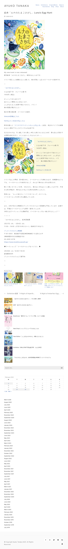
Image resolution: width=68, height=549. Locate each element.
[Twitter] (54, 540)
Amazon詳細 (41, 165)
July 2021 (7, 476)
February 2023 (8, 445)
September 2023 (9, 433)
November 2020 (9, 494)
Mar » (9, 391)
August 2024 (8, 420)
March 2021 (7, 486)
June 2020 (7, 502)
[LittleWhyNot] (45, 540)
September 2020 (9, 497)
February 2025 (8, 412)
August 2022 (8, 458)
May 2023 (7, 438)
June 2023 (7, 435)
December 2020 (9, 491)
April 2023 (7, 440)
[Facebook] (58, 540)
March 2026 (7, 399)
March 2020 (7, 509)
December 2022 (9, 451)
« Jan (5, 391)
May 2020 (7, 504)
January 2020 (8, 514)
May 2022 (7, 463)
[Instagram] (49, 540)
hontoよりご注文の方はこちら (14, 121)
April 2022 (7, 466)
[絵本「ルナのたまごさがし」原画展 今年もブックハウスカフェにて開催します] (54, 277)
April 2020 (7, 507)
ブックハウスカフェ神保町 (13, 231)
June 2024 (7, 422)
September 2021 (9, 474)
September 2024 (9, 417)
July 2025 (7, 405)
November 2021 (8, 471)
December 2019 (8, 517)
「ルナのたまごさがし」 (13, 88)
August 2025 (8, 402)
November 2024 (9, 415)
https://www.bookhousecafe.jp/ (16, 242)
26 (25, 389)
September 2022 (9, 456)
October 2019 (8, 522)
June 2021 (7, 479)
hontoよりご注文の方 (43, 170)
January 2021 (8, 489)
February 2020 (8, 512)
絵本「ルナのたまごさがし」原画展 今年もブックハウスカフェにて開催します (54, 285)
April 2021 (7, 484)
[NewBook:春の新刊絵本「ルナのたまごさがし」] (13, 277)
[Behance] (62, 540)
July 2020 (7, 499)
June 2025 (7, 407)
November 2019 (8, 520)
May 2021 (7, 481)
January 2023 (8, 448)
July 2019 (7, 527)
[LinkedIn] (62, 544)
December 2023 (9, 428)
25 (17, 389)
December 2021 (8, 468)
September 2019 (9, 525)
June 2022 (7, 461)
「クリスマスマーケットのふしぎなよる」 (27, 125)
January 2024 (8, 425)
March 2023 (7, 443)
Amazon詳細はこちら (11, 116)
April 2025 (7, 410)
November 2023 (9, 430)
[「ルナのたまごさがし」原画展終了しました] (33, 277)
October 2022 (8, 453)
